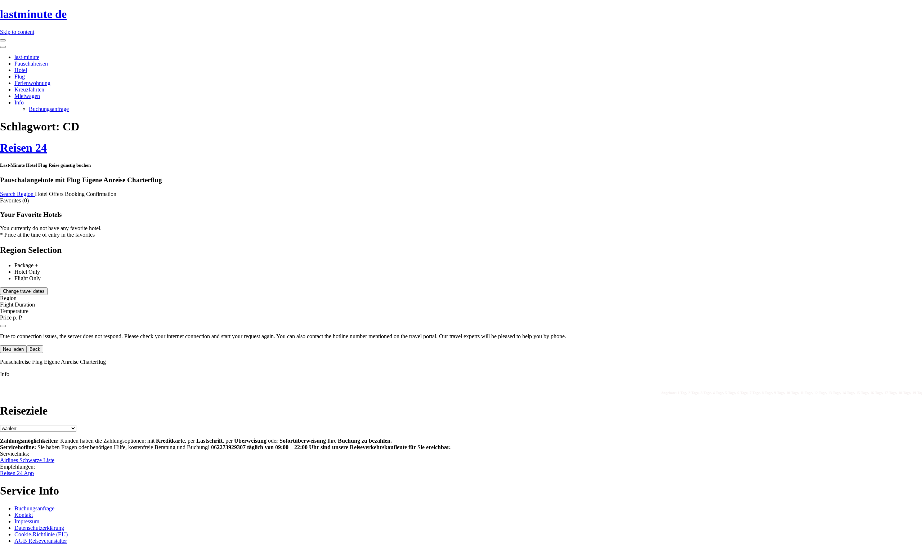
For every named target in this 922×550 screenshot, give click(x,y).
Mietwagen (27, 96)
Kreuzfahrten (29, 89)
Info (19, 102)
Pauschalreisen (31, 64)
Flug (19, 76)
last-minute (26, 57)
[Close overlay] (3, 326)
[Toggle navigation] (3, 40)
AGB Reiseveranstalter (40, 541)
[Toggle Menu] (3, 47)
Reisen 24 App (17, 473)
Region (26, 194)
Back (35, 349)
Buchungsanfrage (49, 109)
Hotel (20, 70)
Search (8, 194)
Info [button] (4, 374)
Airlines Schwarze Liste (27, 460)
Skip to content (17, 32)
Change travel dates (24, 291)
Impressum (26, 521)
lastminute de (33, 14)
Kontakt (23, 515)
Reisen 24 (23, 147)
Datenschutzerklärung (39, 528)
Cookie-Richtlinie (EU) (41, 534)
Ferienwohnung (32, 83)
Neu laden (13, 349)
